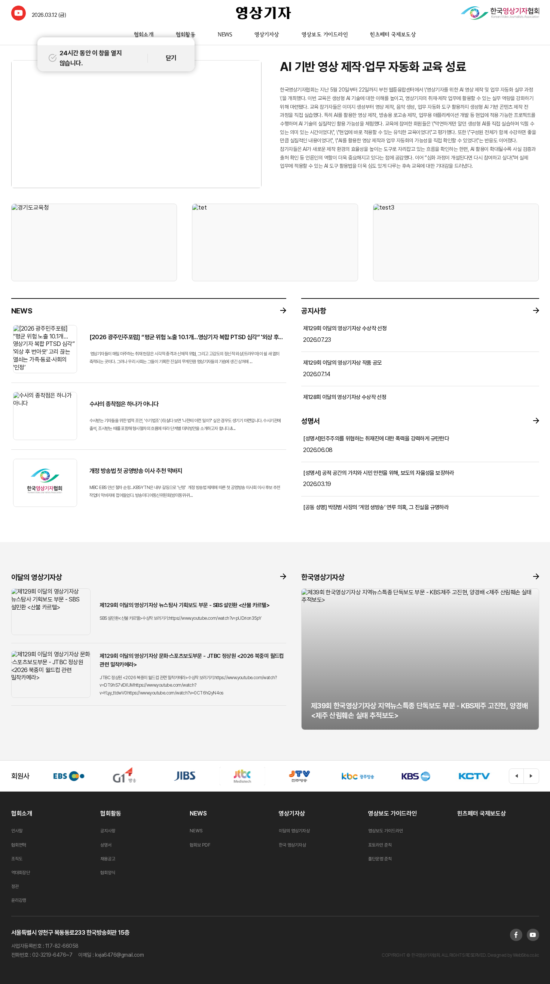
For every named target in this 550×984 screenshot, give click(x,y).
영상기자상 (266, 35)
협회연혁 (18, 845)
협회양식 (107, 872)
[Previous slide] (516, 776)
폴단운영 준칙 (380, 858)
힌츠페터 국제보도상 (393, 35)
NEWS (225, 35)
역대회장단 (20, 872)
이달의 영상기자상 (294, 830)
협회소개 (143, 35)
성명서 (105, 845)
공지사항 (107, 830)
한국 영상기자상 (292, 845)
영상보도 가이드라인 (325, 35)
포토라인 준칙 (380, 845)
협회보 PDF (200, 845)
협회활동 (185, 35)
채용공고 (107, 858)
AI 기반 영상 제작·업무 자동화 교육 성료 (373, 66)
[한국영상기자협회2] (500, 13)
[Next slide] (531, 776)
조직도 (16, 858)
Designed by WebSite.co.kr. (512, 955)
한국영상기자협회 (263, 13)
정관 (15, 886)
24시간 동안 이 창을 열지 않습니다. (90, 58)
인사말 (16, 830)
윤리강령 (18, 900)
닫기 (171, 58)
